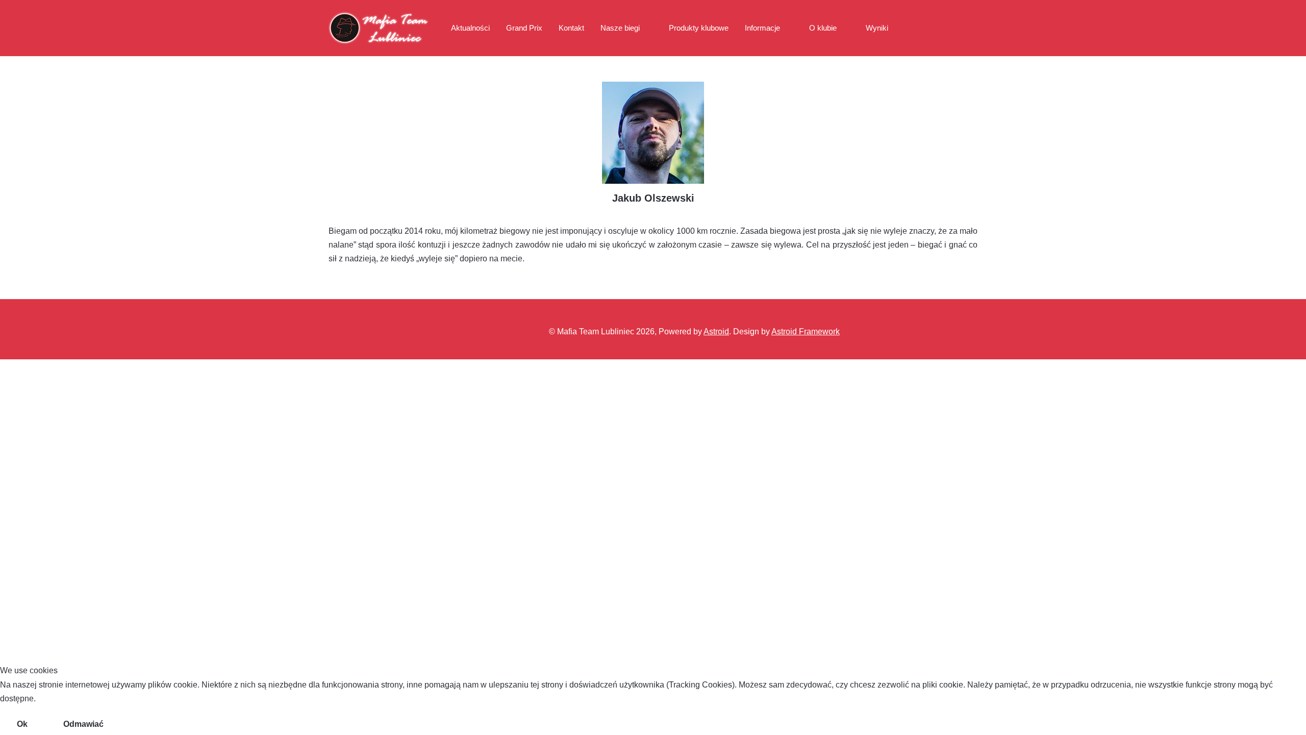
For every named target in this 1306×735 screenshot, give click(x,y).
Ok (22, 724)
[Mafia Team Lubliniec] (380, 28)
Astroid (716, 331)
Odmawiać (83, 724)
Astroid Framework (805, 331)
